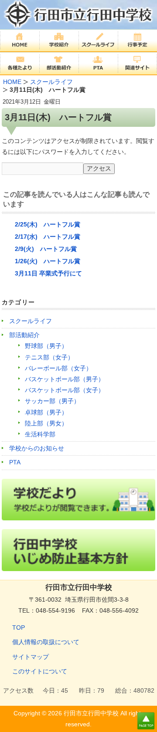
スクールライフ (30, 320)
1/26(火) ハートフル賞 (47, 261)
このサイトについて (39, 671)
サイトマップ (30, 656)
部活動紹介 (24, 334)
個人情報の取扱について (45, 641)
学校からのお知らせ (36, 448)
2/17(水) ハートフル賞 (47, 236)
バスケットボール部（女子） (64, 390)
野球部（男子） (46, 345)
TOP (18, 627)
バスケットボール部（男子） (64, 379)
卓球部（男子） (46, 412)
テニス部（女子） (49, 357)
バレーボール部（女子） (58, 368)
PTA (14, 462)
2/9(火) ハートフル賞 (46, 248)
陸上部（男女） (46, 423)
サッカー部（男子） (52, 400)
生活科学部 (40, 434)
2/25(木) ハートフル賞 (47, 224)
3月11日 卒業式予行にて (48, 273)
